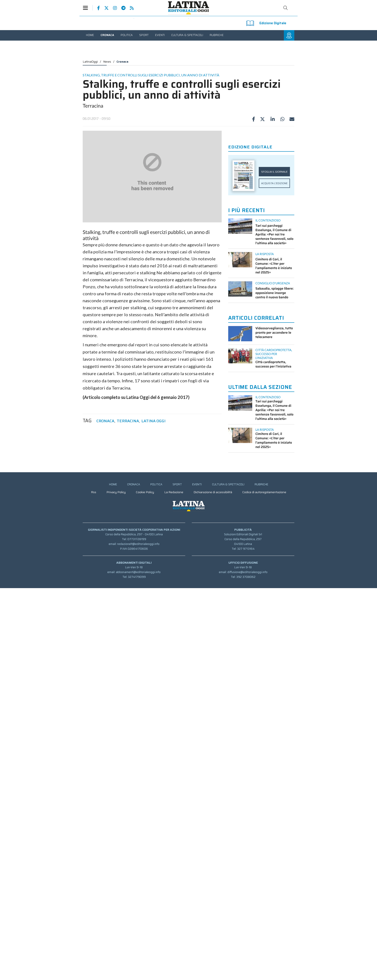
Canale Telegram (121, 8)
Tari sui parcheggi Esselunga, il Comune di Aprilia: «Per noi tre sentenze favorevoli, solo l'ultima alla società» (274, 234)
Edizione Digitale (272, 23)
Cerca (285, 8)
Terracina (128, 421)
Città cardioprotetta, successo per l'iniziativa (273, 364)
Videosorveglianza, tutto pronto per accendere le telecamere (274, 332)
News (107, 61)
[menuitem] (90, 35)
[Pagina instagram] (113, 8)
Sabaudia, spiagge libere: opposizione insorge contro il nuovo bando (274, 293)
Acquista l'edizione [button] (274, 183)
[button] (88, 7)
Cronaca (122, 61)
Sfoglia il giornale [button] (274, 172)
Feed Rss (129, 8)
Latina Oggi (153, 421)
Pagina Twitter (104, 8)
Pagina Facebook (96, 8)
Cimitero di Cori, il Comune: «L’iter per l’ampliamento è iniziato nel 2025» (273, 266)
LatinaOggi (90, 61)
